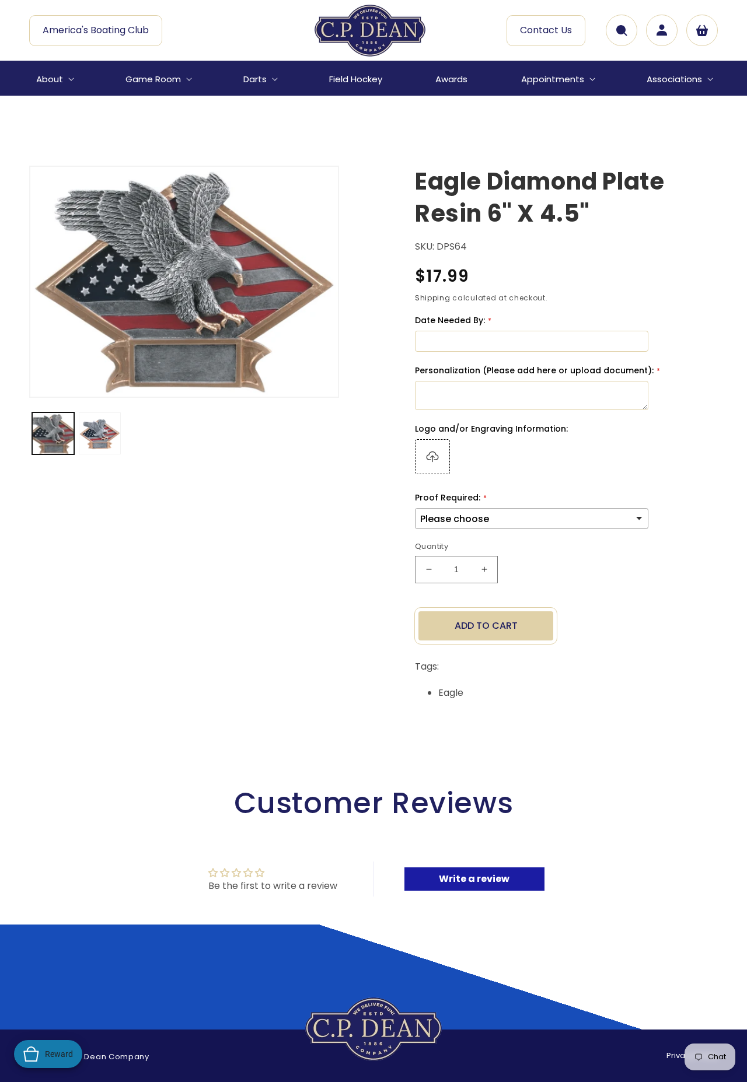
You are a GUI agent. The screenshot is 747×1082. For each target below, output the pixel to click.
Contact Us (546, 30)
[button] (54, 79)
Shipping (433, 298)
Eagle (450, 692)
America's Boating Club (96, 30)
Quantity (431, 546)
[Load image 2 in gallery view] (100, 433)
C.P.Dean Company (109, 1056)
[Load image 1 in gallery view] (53, 433)
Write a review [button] (474, 878)
